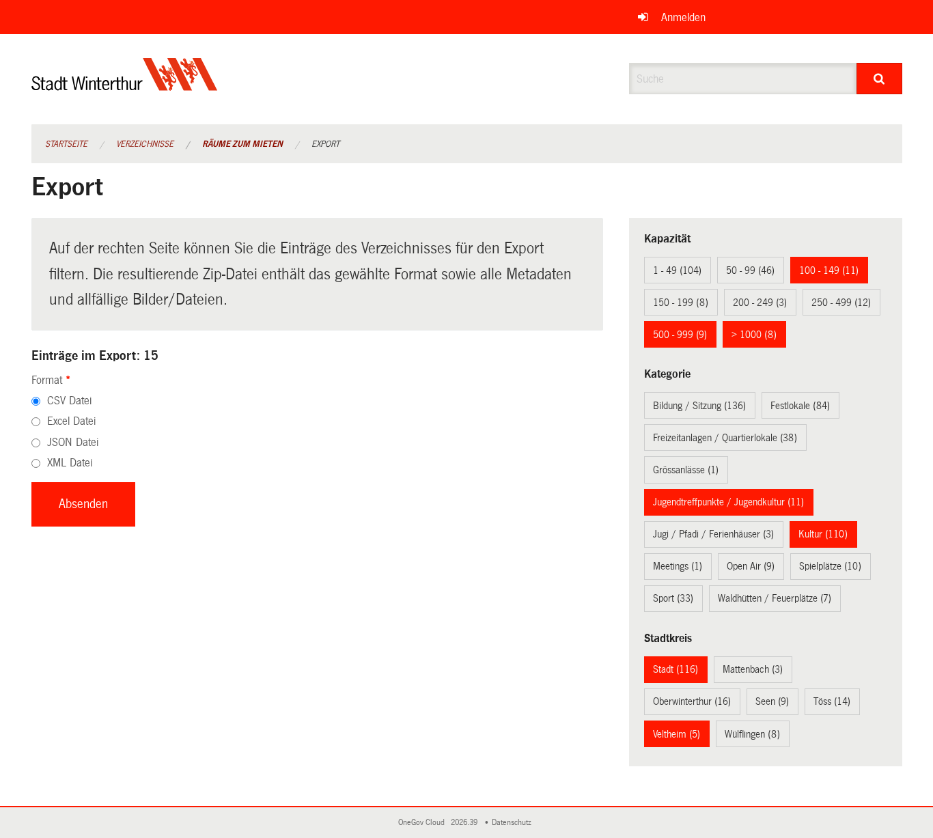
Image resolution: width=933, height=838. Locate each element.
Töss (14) (831, 701)
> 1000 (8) (754, 334)
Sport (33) (673, 598)
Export (325, 144)
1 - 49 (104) (677, 270)
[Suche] (879, 78)
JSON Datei (72, 442)
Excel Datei (71, 421)
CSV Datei (69, 400)
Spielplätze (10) (830, 566)
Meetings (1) (677, 566)
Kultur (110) (823, 534)
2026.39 (465, 822)
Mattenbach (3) (753, 669)
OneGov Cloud (423, 822)
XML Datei (69, 463)
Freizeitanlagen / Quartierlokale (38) (725, 437)
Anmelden (683, 17)
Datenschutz (513, 822)
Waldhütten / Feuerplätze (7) (774, 598)
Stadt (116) (675, 669)
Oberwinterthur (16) (692, 701)
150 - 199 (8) (680, 302)
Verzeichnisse (144, 144)
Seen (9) (772, 701)
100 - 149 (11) (829, 270)
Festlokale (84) (800, 405)
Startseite (66, 144)
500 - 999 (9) (680, 334)
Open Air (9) (751, 566)
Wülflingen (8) (752, 734)
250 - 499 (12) (841, 302)
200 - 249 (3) (760, 302)
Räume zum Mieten (242, 144)
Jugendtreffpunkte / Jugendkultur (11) (728, 502)
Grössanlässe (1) (686, 469)
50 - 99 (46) (750, 270)
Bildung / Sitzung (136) (699, 405)
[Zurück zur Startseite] (124, 85)
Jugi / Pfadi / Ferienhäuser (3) (713, 534)
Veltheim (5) (676, 734)
